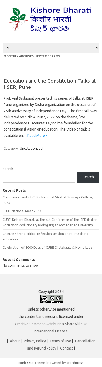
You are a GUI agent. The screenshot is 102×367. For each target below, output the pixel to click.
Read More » (37, 135)
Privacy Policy (35, 341)
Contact (66, 348)
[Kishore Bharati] (51, 34)
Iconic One (25, 362)
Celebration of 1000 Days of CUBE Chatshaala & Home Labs (47, 247)
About (15, 341)
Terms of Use (60, 341)
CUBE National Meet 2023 (22, 211)
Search (8, 168)
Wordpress (74, 362)
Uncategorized (31, 148)
